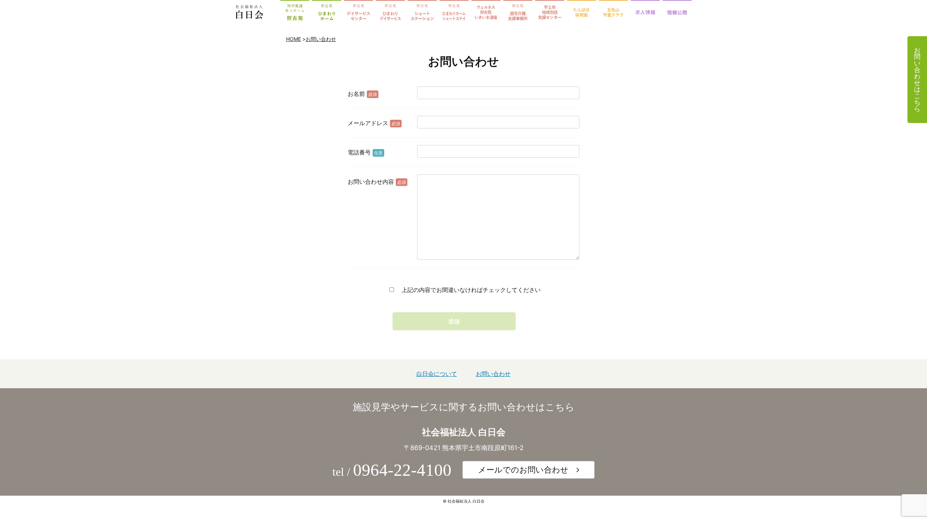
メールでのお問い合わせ (523, 469)
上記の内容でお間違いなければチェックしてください (470, 289)
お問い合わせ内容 (377, 181)
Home (293, 39)
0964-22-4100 (402, 470)
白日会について (436, 373)
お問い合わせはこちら (917, 79)
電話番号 (365, 152)
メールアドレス (374, 123)
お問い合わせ (321, 39)
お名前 (362, 93)
